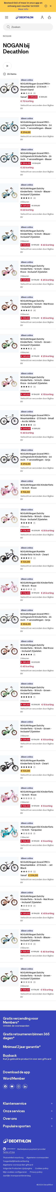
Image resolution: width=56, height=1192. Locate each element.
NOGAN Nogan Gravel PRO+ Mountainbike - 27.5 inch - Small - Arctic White (37, 418)
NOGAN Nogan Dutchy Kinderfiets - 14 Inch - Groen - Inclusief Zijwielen (36, 342)
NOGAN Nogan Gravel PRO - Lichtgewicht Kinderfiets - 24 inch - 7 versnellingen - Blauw (36, 125)
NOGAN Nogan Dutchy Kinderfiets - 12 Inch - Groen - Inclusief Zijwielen (36, 728)
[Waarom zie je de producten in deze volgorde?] (4, 74)
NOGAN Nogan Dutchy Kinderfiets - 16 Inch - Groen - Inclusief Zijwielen (36, 975)
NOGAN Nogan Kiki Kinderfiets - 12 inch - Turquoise (37, 828)
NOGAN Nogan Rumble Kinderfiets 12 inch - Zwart (34, 762)
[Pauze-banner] (45, 6)
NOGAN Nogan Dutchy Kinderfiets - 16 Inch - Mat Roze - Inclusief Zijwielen (37, 899)
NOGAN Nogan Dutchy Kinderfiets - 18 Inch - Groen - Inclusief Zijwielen (36, 690)
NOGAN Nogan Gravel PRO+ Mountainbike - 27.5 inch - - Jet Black (36, 865)
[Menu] (6, 17)
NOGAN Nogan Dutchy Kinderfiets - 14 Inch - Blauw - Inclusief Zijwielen (36, 191)
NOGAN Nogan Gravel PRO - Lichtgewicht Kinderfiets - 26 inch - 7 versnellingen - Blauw (36, 156)
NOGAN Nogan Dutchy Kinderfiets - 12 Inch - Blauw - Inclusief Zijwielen (36, 234)
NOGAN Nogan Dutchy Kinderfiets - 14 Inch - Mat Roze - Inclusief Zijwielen (37, 304)
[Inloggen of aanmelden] (42, 17)
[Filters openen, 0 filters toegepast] (7, 66)
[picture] (9, 88)
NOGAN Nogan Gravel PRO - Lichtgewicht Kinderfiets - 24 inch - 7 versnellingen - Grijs (36, 456)
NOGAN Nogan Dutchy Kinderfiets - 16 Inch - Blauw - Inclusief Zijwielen (36, 937)
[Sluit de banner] (50, 6)
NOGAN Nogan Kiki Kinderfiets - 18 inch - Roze (37, 584)
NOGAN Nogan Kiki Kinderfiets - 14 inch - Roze (37, 486)
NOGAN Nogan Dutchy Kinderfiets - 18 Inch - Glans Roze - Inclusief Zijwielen (35, 516)
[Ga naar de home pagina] (24, 17)
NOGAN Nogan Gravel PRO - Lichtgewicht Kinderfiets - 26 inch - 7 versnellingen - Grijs (36, 617)
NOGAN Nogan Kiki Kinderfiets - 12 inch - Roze (37, 793)
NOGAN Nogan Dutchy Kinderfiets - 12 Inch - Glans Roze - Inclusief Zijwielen (35, 269)
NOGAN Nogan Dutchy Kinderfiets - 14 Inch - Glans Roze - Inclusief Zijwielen (35, 380)
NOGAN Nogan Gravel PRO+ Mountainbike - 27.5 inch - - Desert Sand (35, 86)
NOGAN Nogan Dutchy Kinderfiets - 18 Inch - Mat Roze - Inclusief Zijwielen (37, 648)
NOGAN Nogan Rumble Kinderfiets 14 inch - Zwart (34, 553)
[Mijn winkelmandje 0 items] (49, 17)
